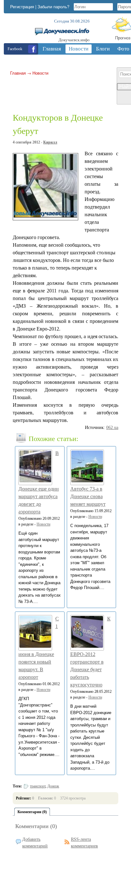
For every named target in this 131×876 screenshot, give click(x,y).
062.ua (112, 427)
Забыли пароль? (53, 6)
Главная (18, 73)
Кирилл (50, 142)
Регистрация (22, 6)
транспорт (37, 786)
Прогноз (122, 38)
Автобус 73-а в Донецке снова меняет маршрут (88, 496)
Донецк (53, 786)
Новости (40, 73)
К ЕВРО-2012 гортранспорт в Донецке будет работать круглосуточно (90, 651)
